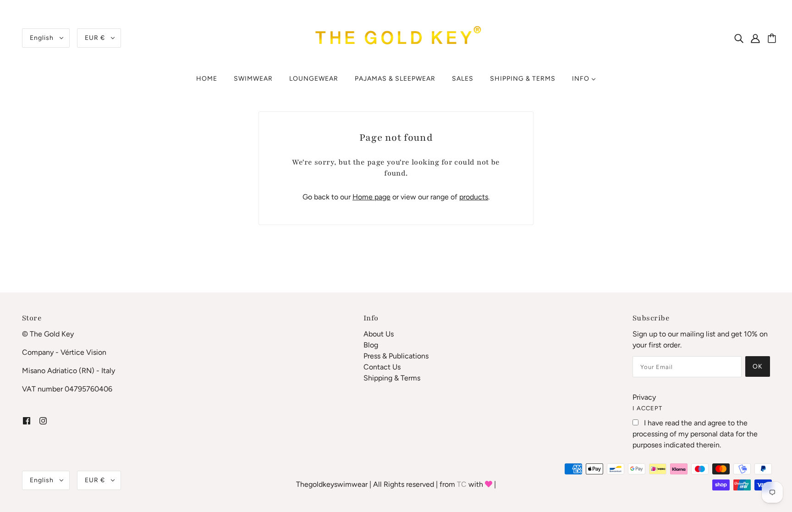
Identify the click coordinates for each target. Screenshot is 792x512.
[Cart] (773, 39)
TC (462, 484)
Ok (758, 366)
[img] (739, 38)
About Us (378, 334)
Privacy (644, 397)
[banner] (396, 37)
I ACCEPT (647, 408)
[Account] (760, 38)
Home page (371, 197)
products (473, 197)
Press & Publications (396, 356)
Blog (370, 345)
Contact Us (382, 367)
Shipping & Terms (391, 378)
